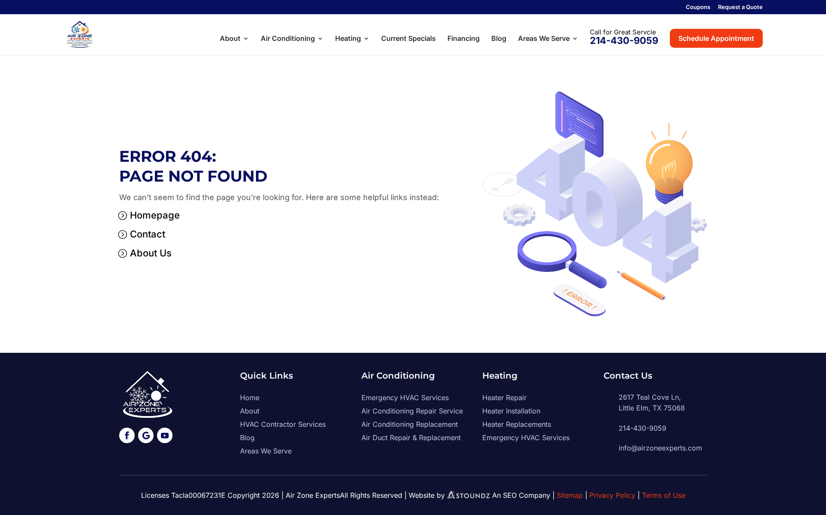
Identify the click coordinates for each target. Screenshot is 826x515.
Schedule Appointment (716, 38)
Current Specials (408, 39)
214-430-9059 (624, 40)
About (230, 39)
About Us (151, 253)
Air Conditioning (288, 39)
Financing (463, 39)
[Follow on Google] (146, 435)
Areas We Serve (544, 39)
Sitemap (570, 495)
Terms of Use (663, 495)
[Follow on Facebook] (127, 435)
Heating (348, 39)
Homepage (155, 215)
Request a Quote (740, 7)
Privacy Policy (612, 495)
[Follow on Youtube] (165, 435)
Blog (498, 39)
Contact (147, 234)
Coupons (698, 7)
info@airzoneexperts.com (660, 448)
